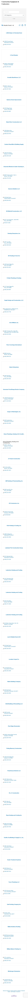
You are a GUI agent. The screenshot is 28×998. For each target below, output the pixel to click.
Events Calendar (14, 990)
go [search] (14, 18)
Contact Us (18, 991)
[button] (2, 25)
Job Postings (13, 991)
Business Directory (6, 990)
